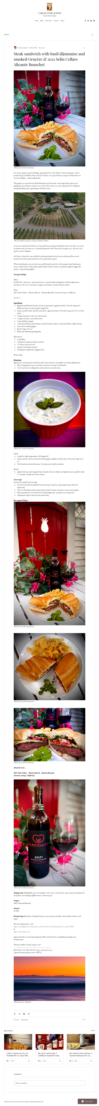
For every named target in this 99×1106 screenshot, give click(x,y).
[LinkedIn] (91, 21)
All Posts (6, 34)
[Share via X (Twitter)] (19, 1014)
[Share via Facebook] (15, 1014)
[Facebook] (85, 21)
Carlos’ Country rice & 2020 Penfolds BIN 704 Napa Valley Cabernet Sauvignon (17, 1054)
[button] (92, 34)
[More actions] (84, 48)
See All (93, 1030)
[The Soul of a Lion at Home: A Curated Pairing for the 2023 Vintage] (81, 1042)
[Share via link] (29, 1014)
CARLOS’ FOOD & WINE (49, 13)
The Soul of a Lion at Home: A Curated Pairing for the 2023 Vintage (80, 1054)
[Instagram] (94, 21)
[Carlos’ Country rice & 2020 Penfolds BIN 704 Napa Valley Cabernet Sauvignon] (18, 1042)
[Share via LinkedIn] (24, 1014)
